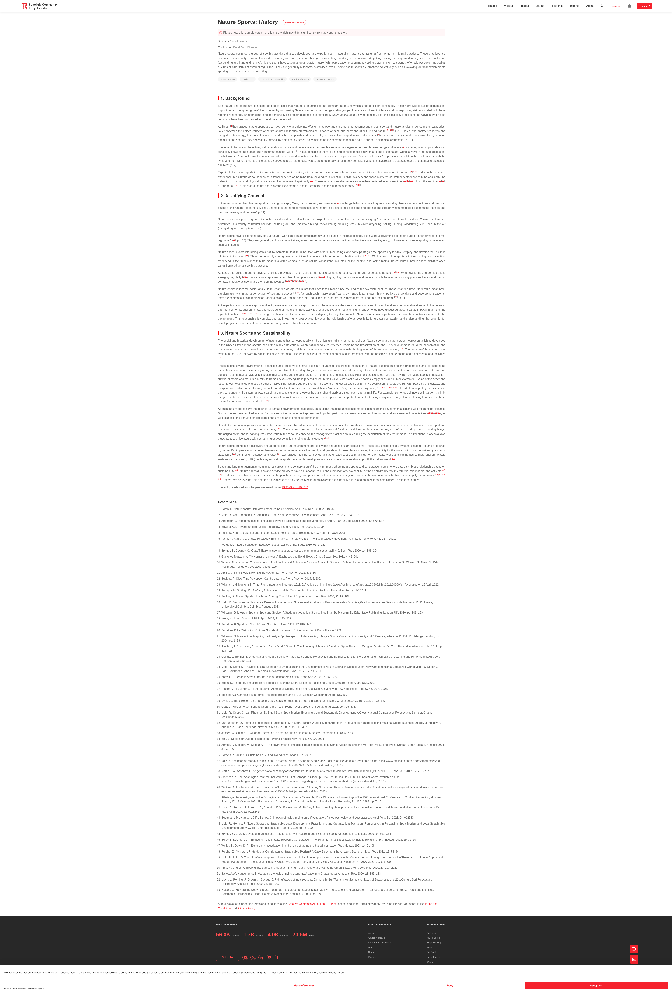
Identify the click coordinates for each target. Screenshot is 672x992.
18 (247, 255)
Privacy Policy (246, 908)
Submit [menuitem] (644, 6)
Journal (540, 5)
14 (443, 180)
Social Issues (238, 41)
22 (246, 276)
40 (397, 387)
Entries (492, 5)
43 (270, 400)
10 (311, 180)
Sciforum (431, 933)
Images (524, 5)
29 (245, 313)
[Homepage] (24, 6)
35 (379, 387)
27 (304, 281)
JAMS (430, 961)
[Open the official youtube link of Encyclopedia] (269, 957)
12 (408, 180)
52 (443, 475)
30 (248, 313)
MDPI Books (433, 937)
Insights (574, 5)
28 (241, 313)
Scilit (429, 947)
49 (223, 475)
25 (297, 281)
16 (359, 185)
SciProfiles (432, 952)
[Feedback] (634, 959)
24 (324, 276)
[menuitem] (629, 6)
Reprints (557, 5)
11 (405, 180)
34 (219, 357)
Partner (372, 957)
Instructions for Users (380, 942)
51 (440, 475)
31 (252, 313)
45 (432, 412)
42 (266, 400)
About (590, 5)
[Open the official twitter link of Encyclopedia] (253, 957)
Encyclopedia (434, 957)
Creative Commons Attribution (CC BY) (312, 903)
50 (436, 475)
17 (234, 239)
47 (439, 412)
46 (436, 412)
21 (397, 272)
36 (383, 387)
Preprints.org (434, 942)
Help (370, 947)
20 (369, 255)
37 (386, 387)
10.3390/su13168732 (295, 487)
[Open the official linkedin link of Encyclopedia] (261, 957)
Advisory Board (376, 937)
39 (393, 387)
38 (389, 387)
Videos (508, 5)
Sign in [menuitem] (616, 6)
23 (320, 276)
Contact (372, 952)
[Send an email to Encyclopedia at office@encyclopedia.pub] (245, 957)
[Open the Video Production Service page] (634, 949)
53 (219, 479)
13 (411, 180)
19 (365, 255)
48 (219, 475)
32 (255, 313)
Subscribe (227, 957)
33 (401, 349)
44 (429, 412)
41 (263, 400)
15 (235, 185)
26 (301, 281)
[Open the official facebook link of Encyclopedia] (277, 957)
